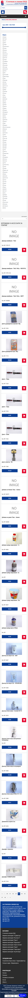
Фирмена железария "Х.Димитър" (12, 935)
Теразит (5, 110)
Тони (5, 149)
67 (2, 897)
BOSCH (5, 189)
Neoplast (5, 99)
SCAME (5, 145)
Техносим (5, 132)
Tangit (5, 82)
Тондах (5, 44)
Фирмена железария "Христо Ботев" (12, 945)
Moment (5, 129)
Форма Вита (6, 153)
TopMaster (6, 61)
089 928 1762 (6, 919)
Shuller (5, 70)
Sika (4, 78)
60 (7, 893)
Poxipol (5, 38)
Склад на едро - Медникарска (11, 963)
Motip (5, 174)
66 (24, 893)
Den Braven (6, 202)
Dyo (4, 95)
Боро (5, 155)
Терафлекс (6, 157)
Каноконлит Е (6, 46)
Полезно (5, 975)
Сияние (5, 144)
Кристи (5, 106)
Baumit (5, 121)
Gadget (5, 147)
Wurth (5, 183)
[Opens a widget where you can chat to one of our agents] (23, 995)
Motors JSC (6, 170)
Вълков (5, 50)
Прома (5, 87)
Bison (5, 42)
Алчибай (5, 198)
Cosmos (5, 136)
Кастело (5, 57)
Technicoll (6, 53)
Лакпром (5, 196)
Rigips (5, 102)
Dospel (5, 168)
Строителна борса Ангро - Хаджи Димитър (14, 961)
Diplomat (5, 175)
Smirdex (5, 160)
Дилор (5, 108)
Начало (5, 973)
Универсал (6, 206)
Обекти (4, 982)
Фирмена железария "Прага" (10, 940)
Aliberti (5, 140)
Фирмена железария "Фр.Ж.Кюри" (12, 951)
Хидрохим (6, 112)
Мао (5, 123)
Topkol (5, 142)
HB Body (5, 63)
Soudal (5, 104)
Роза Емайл (6, 74)
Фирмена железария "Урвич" (10, 947)
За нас (4, 980)
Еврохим (5, 114)
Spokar (5, 37)
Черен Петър (6, 164)
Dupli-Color (6, 177)
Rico (5, 72)
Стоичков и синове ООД (9, 933)
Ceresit (5, 191)
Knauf (5, 179)
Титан (5, 40)
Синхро (5, 59)
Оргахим (5, 91)
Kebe (5, 207)
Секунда (5, 67)
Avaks (5, 200)
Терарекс (5, 55)
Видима (5, 194)
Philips (5, 48)
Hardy (5, 97)
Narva (5, 187)
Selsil (5, 130)
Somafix (5, 84)
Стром (5, 181)
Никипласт (6, 69)
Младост (5, 125)
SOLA (5, 134)
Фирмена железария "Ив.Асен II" (11, 938)
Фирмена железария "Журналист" (12, 942)
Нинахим (5, 204)
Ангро (5, 166)
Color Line (6, 85)
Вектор (5, 151)
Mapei (5, 89)
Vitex (5, 162)
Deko (5, 115)
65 (21, 893)
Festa (5, 100)
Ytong (5, 185)
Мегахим (5, 80)
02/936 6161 (6, 918)
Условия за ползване (8, 977)
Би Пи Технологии (7, 127)
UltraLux (5, 159)
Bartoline (5, 119)
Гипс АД (5, 138)
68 (5, 897)
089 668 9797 (6, 921)
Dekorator (5, 172)
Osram (5, 117)
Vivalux (5, 52)
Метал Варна (6, 76)
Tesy (5, 192)
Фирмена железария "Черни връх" (12, 949)
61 (10, 893)
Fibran (5, 93)
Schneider (6, 65)
